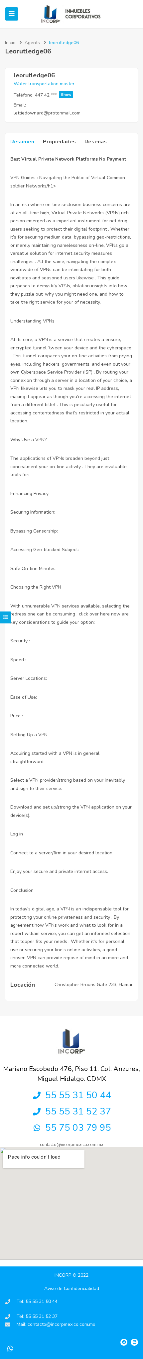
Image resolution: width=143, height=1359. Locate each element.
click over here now (99, 614)
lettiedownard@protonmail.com (47, 113)
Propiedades (59, 141)
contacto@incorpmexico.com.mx (71, 1145)
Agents (32, 42)
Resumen (22, 141)
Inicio (10, 42)
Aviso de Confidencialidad (71, 1288)
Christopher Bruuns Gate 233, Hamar (94, 984)
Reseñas (95, 141)
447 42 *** (53, 95)
